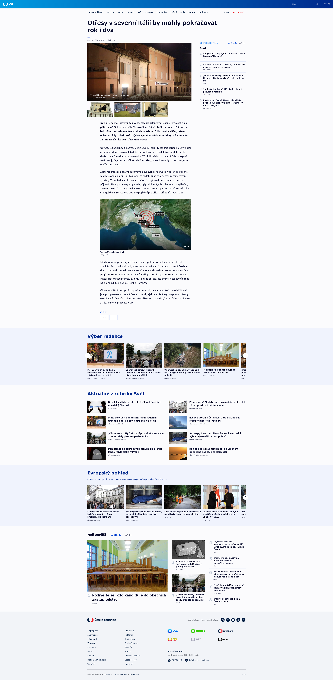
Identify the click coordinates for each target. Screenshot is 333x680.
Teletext (91, 643)
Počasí (174, 12)
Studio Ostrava (131, 643)
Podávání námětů (132, 655)
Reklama (129, 634)
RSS (244, 674)
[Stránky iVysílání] (225, 630)
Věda (182, 12)
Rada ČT (128, 647)
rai (88, 37)
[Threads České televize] (243, 620)
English (107, 674)
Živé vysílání (92, 634)
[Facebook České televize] (228, 620)
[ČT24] (8, 4)
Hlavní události (96, 12)
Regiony (149, 12)
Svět (140, 12)
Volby (120, 12)
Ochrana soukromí (120, 674)
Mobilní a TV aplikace (96, 659)
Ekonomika (161, 12)
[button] (145, 224)
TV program (92, 630)
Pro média (129, 630)
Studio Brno (130, 639)
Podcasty (203, 12)
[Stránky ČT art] (196, 639)
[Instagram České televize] (223, 620)
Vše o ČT (91, 664)
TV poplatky (92, 639)
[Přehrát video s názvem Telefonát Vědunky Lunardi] (145, 224)
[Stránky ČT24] (173, 630)
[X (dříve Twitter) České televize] (238, 620)
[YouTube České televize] (233, 620)
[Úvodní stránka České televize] (102, 620)
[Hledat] (317, 4)
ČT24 (113, 317)
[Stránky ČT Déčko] (172, 639)
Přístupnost (134, 674)
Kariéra (128, 651)
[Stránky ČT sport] (198, 630)
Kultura (191, 12)
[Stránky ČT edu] (223, 639)
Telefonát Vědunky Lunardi (110, 252)
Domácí (130, 12)
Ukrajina (110, 12)
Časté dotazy (130, 659)
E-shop (90, 655)
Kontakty (129, 664)
